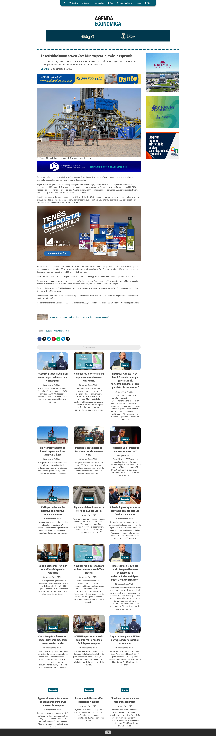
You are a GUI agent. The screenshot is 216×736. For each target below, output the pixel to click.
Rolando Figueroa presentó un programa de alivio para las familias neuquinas (124, 511)
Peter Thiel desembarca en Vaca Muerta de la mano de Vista (89, 451)
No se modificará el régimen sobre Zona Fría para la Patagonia (53, 569)
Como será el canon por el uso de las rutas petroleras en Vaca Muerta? (79, 317)
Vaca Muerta (59, 331)
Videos (139, 3)
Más (148, 3)
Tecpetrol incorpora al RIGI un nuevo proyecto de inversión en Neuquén (52, 377)
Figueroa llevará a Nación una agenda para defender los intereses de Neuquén (53, 702)
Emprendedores (99, 3)
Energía (86, 3)
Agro (111, 3)
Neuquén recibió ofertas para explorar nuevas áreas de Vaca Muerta (89, 377)
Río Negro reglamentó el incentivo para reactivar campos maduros (52, 451)
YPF (67, 331)
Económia (75, 3)
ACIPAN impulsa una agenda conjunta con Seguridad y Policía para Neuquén (88, 640)
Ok (108, 732)
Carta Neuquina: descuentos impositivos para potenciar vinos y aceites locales (53, 640)
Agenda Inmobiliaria (126, 3)
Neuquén (48, 331)
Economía (89, 499)
